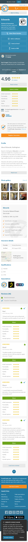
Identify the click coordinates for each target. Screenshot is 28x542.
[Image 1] (5, 187)
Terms (16, 504)
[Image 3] (23, 187)
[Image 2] (14, 187)
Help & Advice (5, 499)
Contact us (4, 501)
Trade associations (20, 494)
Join (18, 2)
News (2, 504)
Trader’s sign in (23, 5)
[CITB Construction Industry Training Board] (20, 285)
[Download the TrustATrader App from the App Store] (19, 517)
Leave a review (14, 89)
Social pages (4, 506)
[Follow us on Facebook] (6, 512)
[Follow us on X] (10, 512)
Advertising (4, 497)
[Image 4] (5, 196)
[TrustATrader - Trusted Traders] (5, 7)
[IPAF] (11, 285)
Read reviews (14, 84)
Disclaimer (17, 501)
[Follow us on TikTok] (21, 512)
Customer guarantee (20, 506)
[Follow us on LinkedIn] (17, 512)
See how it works (14, 486)
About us (3, 494)
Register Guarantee (14, 135)
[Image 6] (23, 196)
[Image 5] (14, 196)
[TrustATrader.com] (4, 285)
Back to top (14, 471)
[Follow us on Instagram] (14, 512)
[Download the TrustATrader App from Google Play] (9, 517)
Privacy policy (18, 497)
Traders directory (19, 499)
